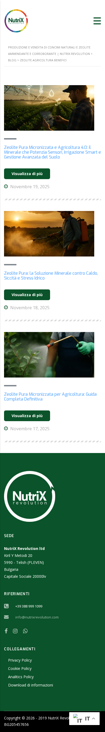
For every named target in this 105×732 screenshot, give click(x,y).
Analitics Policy (21, 676)
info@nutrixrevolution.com (37, 617)
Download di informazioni (30, 685)
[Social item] (6, 631)
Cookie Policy (20, 668)
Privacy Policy (20, 660)
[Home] (16, 20)
